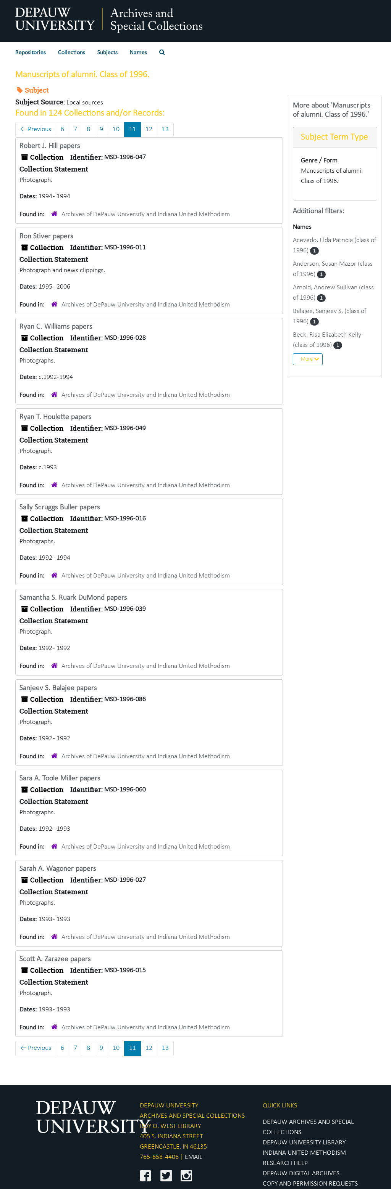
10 (116, 129)
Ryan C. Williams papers (55, 327)
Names (138, 53)
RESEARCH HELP (285, 1163)
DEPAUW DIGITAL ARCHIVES (301, 1173)
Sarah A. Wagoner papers (57, 869)
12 (148, 129)
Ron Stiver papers (46, 236)
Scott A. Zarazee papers (55, 959)
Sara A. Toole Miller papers (59, 778)
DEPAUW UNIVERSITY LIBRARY (304, 1142)
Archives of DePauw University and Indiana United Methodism (145, 214)
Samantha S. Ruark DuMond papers (73, 598)
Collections (71, 53)
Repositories (30, 53)
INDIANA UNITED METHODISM (304, 1153)
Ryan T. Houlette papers (55, 417)
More (307, 359)
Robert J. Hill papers (49, 146)
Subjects (107, 53)
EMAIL (193, 1157)
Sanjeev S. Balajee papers (58, 688)
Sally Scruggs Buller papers (59, 507)
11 (132, 129)
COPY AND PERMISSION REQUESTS (310, 1183)
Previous (35, 129)
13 (165, 129)
